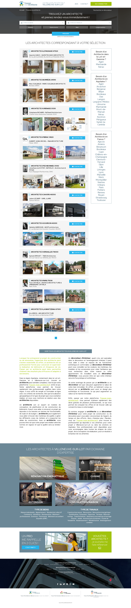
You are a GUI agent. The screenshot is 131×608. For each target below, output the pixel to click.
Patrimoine (43, 516)
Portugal (78, 569)
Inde (73, 569)
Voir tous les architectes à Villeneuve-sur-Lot (66, 351)
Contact (84, 4)
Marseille (46, 564)
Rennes (92, 564)
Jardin (79, 518)
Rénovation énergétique (101, 512)
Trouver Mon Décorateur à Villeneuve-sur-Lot (60, 595)
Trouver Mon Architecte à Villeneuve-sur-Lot (29, 595)
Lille (73, 564)
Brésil (82, 569)
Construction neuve (74, 512)
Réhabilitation (94, 520)
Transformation (80, 516)
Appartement (41, 512)
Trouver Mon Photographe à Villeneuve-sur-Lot (93, 595)
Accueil (21, 10)
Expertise (91, 514)
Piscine (73, 518)
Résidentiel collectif (54, 512)
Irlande (69, 569)
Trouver (65, 33)
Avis (76, 4)
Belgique (49, 569)
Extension (83, 514)
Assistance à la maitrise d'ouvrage (99, 516)
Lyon (41, 564)
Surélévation (73, 514)
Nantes (81, 564)
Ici (99, 547)
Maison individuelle (28, 512)
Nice (76, 564)
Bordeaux (68, 564)
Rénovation (87, 512)
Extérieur (34, 516)
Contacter (78, 52)
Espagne (55, 569)
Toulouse (62, 564)
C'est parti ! (31, 547)
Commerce (28, 514)
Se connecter (101, 4)
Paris (38, 564)
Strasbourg (86, 564)
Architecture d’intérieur (92, 518)
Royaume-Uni (62, 569)
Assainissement (82, 520)
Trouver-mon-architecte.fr (39, 385)
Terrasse (99, 514)
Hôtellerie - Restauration (42, 514)
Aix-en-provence (54, 564)
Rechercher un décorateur (102, 10)
